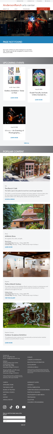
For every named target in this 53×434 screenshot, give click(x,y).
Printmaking (31, 397)
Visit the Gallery (10, 298)
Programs (26, 9)
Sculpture (30, 399)
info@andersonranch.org (13, 358)
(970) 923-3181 (11, 357)
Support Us (43, 9)
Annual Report (8, 399)
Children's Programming (35, 402)
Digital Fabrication (33, 387)
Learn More (8, 247)
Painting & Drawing (33, 392)
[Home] (19, 5)
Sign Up (23, 425)
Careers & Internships (34, 359)
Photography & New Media (35, 394)
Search (40, 1)
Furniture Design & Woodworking (38, 389)
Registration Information (35, 362)
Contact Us (30, 1)
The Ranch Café (8, 387)
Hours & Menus (10, 199)
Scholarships (31, 364)
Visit (16, 9)
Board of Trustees (9, 389)
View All (26, 143)
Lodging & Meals (32, 367)
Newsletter (20, 1)
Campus (5, 382)
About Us (6, 9)
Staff (4, 394)
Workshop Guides (33, 382)
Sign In (48, 1)
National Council (9, 392)
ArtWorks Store (8, 384)
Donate (29, 357)
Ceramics (30, 384)
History (5, 397)
